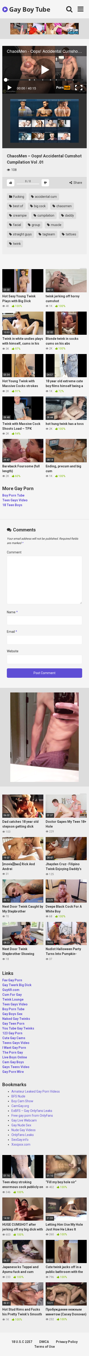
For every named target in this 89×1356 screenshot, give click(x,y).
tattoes (70, 234)
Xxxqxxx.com (20, 1144)
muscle (55, 225)
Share (77, 182)
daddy (69, 215)
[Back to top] (80, 1346)
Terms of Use (44, 1346)
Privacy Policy (67, 1342)
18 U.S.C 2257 (21, 1342)
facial (16, 225)
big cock (39, 206)
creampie (19, 215)
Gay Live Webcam (24, 1120)
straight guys (22, 234)
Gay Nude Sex (21, 1125)
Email (12, 631)
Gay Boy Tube (29, 9)
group (35, 225)
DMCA (44, 1342)
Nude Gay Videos (23, 1130)
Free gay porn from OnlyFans (32, 1115)
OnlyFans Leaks (22, 1135)
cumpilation (45, 215)
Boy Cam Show (22, 1101)
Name (12, 612)
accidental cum (45, 196)
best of (17, 206)
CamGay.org (20, 1106)
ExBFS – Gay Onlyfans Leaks (31, 1111)
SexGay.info (20, 1139)
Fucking (18, 196)
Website (12, 651)
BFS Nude (18, 1096)
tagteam (48, 234)
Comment (14, 552)
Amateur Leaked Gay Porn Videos (35, 1091)
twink (16, 244)
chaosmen (64, 206)
